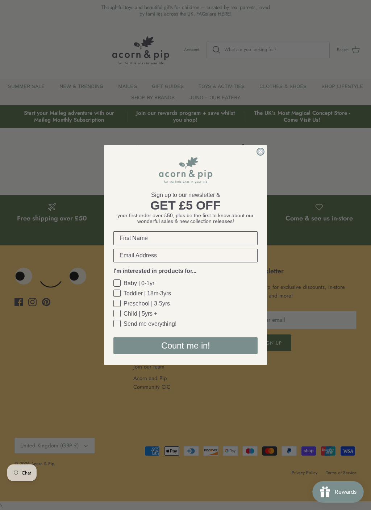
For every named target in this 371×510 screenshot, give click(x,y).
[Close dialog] (260, 151)
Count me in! (185, 345)
